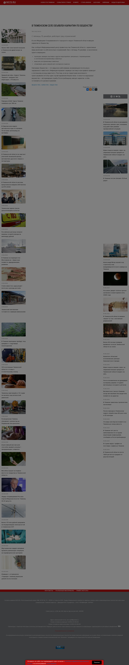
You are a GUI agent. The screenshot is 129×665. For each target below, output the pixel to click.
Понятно (97, 662)
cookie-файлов (51, 663)
